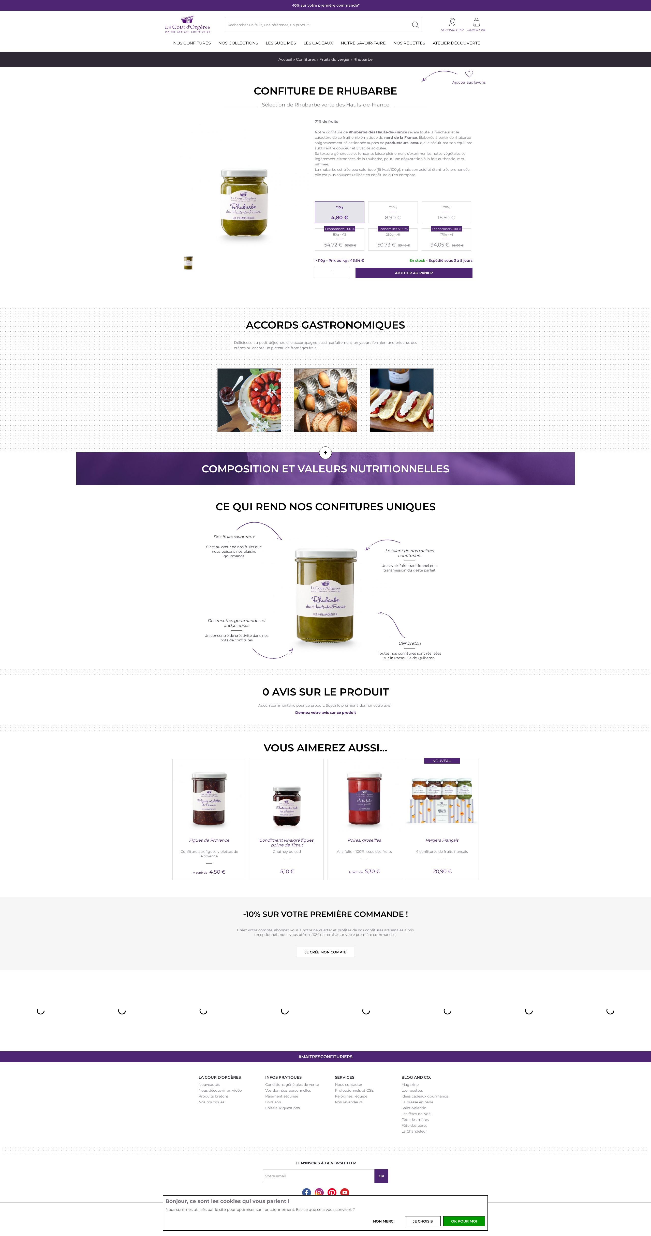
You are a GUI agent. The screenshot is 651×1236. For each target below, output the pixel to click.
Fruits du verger (334, 59)
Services (344, 1077)
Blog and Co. (416, 1077)
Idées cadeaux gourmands (425, 1096)
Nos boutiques (211, 1102)
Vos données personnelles (288, 1090)
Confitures (306, 59)
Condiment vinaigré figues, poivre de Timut (286, 842)
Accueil (285, 59)
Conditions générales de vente (292, 1084)
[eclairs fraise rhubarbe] (402, 400)
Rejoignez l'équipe (351, 1096)
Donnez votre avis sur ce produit (325, 712)
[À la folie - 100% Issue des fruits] (364, 795)
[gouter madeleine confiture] (326, 400)
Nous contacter (348, 1084)
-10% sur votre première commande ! (325, 914)
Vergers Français (441, 840)
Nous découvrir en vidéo (220, 1090)
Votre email (275, 1176)
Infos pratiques (283, 1077)
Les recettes (412, 1090)
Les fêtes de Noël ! (418, 1113)
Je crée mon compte (325, 952)
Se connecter (452, 30)
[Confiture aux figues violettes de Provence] (209, 795)
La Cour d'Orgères (220, 1077)
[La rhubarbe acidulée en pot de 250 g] (188, 261)
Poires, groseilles (364, 840)
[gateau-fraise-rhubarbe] (249, 400)
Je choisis (423, 1221)
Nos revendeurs (349, 1102)
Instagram (319, 1192)
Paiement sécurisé (281, 1096)
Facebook (306, 1192)
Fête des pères (414, 1125)
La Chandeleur (414, 1131)
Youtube (344, 1192)
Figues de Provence (209, 840)
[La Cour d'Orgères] (187, 32)
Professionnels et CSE (354, 1090)
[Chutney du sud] (286, 795)
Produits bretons (214, 1096)
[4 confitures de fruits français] (442, 795)
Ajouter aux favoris (469, 82)
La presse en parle (417, 1102)
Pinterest (332, 1192)
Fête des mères (415, 1119)
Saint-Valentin (414, 1108)
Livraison (273, 1102)
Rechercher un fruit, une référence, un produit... (269, 25)
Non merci (383, 1221)
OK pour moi (464, 1221)
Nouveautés (209, 1084)
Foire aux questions (282, 1108)
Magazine (410, 1084)
